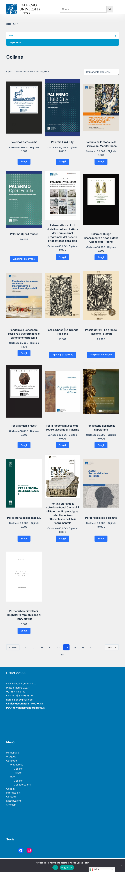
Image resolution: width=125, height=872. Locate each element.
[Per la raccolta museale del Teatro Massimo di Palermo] (62, 391)
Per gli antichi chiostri (24, 425)
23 (58, 647)
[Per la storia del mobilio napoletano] (101, 391)
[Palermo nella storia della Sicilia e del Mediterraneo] (101, 107)
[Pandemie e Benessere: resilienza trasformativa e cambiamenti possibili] (24, 295)
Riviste (17, 772)
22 (50, 647)
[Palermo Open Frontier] (24, 200)
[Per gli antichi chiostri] (24, 391)
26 (83, 647)
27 (91, 647)
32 (62, 655)
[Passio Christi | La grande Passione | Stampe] (101, 295)
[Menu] (117, 9)
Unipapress (62, 42)
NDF (62, 35)
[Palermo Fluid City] (62, 107)
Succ (110, 647)
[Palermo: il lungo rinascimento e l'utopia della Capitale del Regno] (101, 200)
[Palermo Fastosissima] (24, 107)
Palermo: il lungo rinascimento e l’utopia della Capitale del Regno (101, 237)
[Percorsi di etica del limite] (101, 483)
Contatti (11, 796)
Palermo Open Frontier (24, 234)
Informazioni (13, 792)
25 (74, 647)
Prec (14, 647)
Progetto (11, 756)
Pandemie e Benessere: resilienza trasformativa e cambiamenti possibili (24, 333)
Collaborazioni (22, 784)
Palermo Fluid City (62, 142)
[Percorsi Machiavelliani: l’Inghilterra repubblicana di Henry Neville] (24, 577)
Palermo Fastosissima (24, 142)
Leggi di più (67, 867)
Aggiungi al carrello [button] (24, 258)
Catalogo (11, 760)
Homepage (12, 752)
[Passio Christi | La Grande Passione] (62, 295)
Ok (55, 867)
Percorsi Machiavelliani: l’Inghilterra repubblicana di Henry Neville (24, 615)
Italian (96, 869)
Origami (10, 788)
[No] (121, 865)
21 (42, 647)
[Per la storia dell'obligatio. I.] (24, 483)
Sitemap (11, 804)
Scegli (24, 161)
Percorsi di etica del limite (101, 517)
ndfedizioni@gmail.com (19, 699)
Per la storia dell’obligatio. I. (24, 517)
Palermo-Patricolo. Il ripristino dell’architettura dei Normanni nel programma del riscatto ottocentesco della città (62, 233)
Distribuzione (13, 800)
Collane (18, 768)
